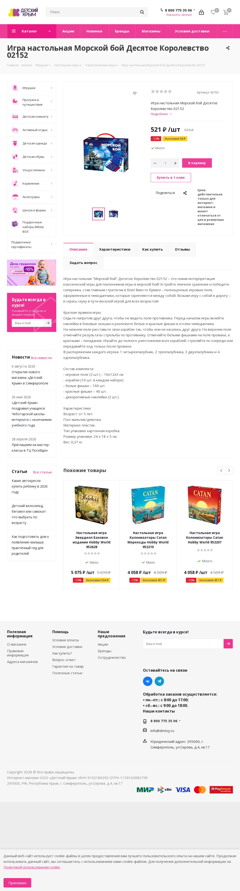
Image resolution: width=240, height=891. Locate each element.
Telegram (159, 681)
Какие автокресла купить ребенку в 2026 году (30, 486)
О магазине (16, 644)
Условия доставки (67, 646)
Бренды (104, 650)
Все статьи (42, 472)
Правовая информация (18, 652)
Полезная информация (20, 634)
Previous (221, 471)
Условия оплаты (65, 640)
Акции (103, 644)
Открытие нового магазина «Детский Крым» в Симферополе (30, 377)
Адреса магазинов (22, 661)
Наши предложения (111, 634)
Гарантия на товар (68, 666)
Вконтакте (147, 681)
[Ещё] (225, 31)
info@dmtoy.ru (162, 730)
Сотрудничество (112, 657)
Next (229, 471)
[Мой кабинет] (201, 12)
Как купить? (62, 653)
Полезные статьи (67, 672)
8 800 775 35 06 (178, 10)
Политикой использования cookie (32, 867)
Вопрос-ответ (64, 659)
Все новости (41, 357)
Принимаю (17, 882)
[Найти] (142, 12)
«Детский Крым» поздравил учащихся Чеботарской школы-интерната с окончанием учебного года (32, 413)
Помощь (60, 631)
